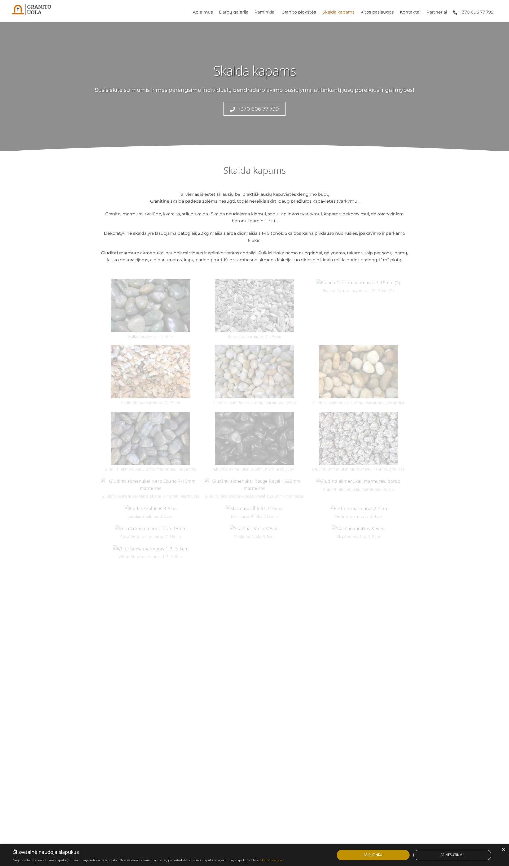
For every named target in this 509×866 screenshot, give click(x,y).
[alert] (254, 855)
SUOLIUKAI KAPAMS (201, 655)
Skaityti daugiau (272, 860)
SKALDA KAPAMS (198, 648)
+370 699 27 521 (194, 604)
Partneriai (437, 12)
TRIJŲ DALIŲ (114, 655)
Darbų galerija (233, 12)
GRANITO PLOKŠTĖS (201, 641)
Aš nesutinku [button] (452, 854)
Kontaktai (410, 12)
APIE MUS (349, 641)
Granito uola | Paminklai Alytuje (251, 679)
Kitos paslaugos (377, 12)
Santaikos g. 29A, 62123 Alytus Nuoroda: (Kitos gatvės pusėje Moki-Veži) (369, 597)
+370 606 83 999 (195, 597)
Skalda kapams (338, 12)
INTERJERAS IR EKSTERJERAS (292, 648)
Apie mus (203, 12)
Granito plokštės (299, 12)
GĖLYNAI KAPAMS (278, 641)
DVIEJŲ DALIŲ (116, 648)
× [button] (503, 850)
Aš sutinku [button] (373, 854)
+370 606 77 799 (476, 12)
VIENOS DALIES (117, 641)
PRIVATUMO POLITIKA (362, 648)
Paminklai (264, 12)
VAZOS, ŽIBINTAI (277, 655)
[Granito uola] (31, 12)
